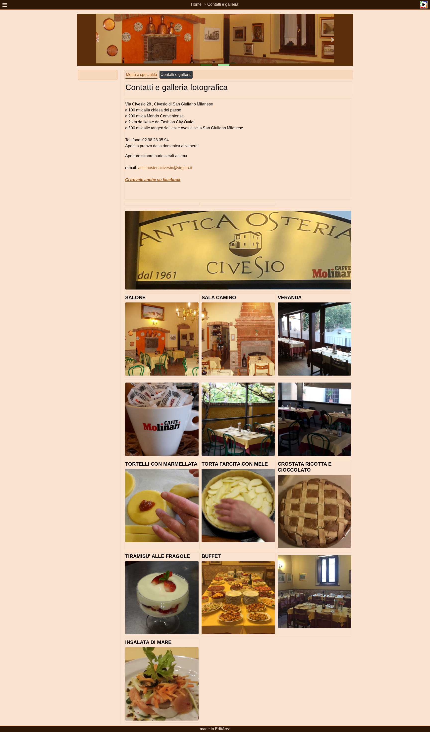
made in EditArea (215, 729)
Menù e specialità (141, 74)
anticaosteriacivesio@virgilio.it (165, 168)
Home (196, 4)
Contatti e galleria (222, 4)
